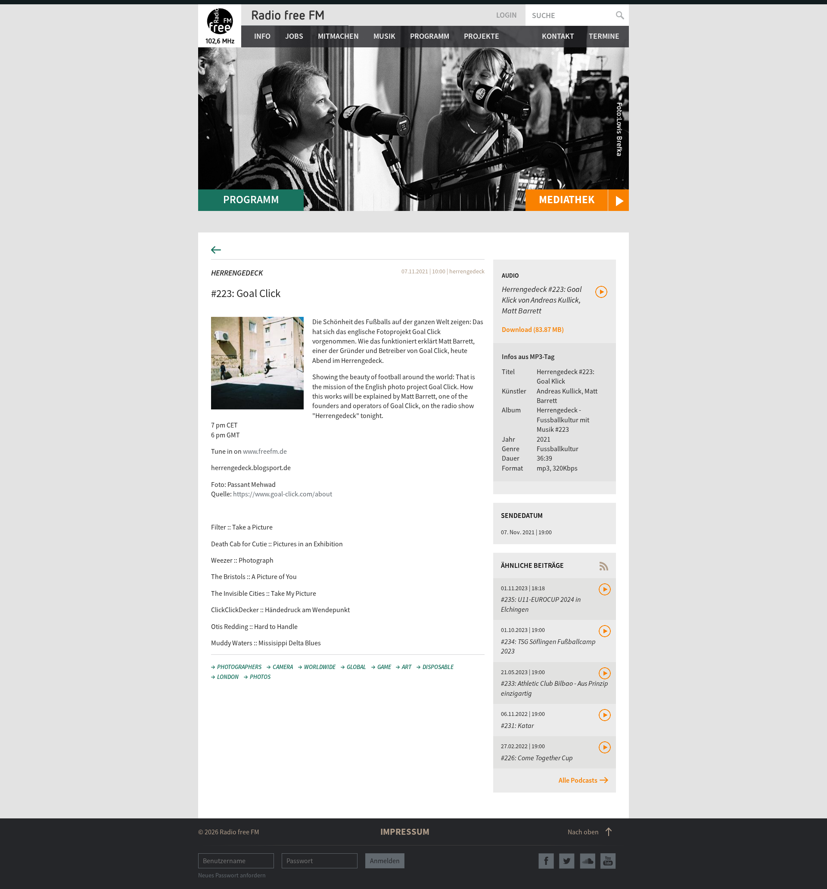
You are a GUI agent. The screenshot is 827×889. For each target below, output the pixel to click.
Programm (429, 36)
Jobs (294, 36)
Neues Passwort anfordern (232, 875)
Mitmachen (338, 36)
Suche (543, 15)
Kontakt (558, 36)
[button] (577, 200)
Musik (384, 36)
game (384, 667)
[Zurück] (413, 252)
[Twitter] (567, 861)
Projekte (481, 36)
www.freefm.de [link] (265, 451)
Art (406, 667)
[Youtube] (608, 861)
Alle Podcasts (578, 780)
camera (283, 667)
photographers (239, 667)
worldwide (320, 667)
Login (506, 15)
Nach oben (583, 831)
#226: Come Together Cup (537, 757)
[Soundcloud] (587, 861)
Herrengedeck (237, 273)
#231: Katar (517, 725)
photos (260, 677)
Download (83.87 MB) (533, 329)
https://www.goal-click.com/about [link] (282, 493)
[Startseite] (219, 25)
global (356, 667)
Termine (604, 36)
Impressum (404, 831)
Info (262, 36)
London (228, 677)
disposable (438, 667)
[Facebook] (546, 861)
